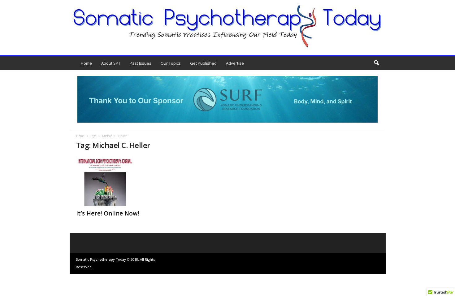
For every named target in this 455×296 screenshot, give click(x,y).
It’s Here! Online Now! (107, 213)
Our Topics (171, 63)
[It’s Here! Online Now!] (122, 181)
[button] (376, 63)
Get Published (203, 63)
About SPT (110, 63)
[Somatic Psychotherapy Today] (227, 26)
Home (86, 63)
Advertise (235, 63)
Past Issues (140, 63)
